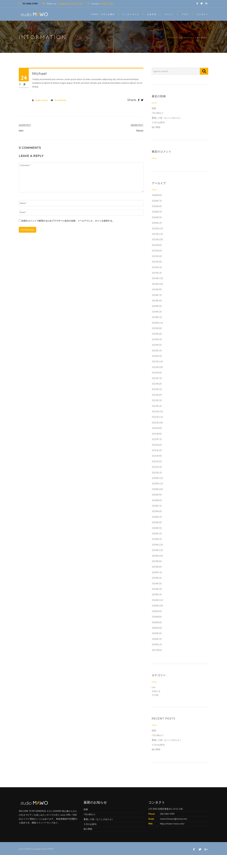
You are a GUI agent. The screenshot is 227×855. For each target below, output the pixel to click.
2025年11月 (157, 234)
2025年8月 (157, 245)
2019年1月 (157, 594)
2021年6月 (157, 445)
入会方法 (151, 14)
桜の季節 (156, 127)
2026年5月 (157, 211)
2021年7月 (157, 439)
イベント (169, 14)
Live (153, 687)
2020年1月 (157, 539)
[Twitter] (142, 100)
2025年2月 (157, 267)
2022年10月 (157, 367)
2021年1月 (157, 472)
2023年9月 (157, 328)
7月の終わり (158, 113)
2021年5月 (157, 450)
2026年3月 (157, 217)
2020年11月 (157, 483)
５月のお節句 (158, 122)
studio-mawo (41, 100)
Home (172, 38)
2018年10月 (157, 605)
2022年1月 (157, 406)
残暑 (154, 108)
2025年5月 (157, 256)
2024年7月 (157, 295)
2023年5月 (157, 339)
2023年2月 (157, 350)
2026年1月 (157, 223)
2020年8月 (157, 500)
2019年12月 (157, 544)
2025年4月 (157, 261)
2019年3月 (157, 583)
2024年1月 (157, 317)
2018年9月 (157, 611)
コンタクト (202, 14)
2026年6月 (157, 206)
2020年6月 (157, 511)
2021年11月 (157, 417)
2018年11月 (157, 600)
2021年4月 (157, 455)
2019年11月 (157, 550)
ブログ (185, 14)
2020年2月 (157, 533)
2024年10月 (157, 284)
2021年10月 (157, 422)
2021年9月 (157, 428)
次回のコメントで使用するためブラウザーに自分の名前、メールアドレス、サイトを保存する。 (67, 220)
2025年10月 (157, 239)
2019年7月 (157, 572)
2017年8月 (157, 650)
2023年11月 (157, 322)
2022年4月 (157, 395)
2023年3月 (157, 345)
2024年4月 (157, 300)
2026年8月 (157, 195)
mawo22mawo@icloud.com (173, 818)
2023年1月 (157, 356)
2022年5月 (157, 389)
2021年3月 (157, 461)
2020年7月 (157, 505)
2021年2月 (157, 467)
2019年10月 (157, 555)
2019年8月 (157, 566)
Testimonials (186, 38)
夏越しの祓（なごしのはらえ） (167, 117)
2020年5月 (157, 517)
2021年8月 (157, 433)
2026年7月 (157, 200)
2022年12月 (157, 361)
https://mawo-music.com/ (172, 823)
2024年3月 (157, 306)
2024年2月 (157, 311)
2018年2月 (157, 639)
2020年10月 (157, 489)
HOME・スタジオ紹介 (103, 14)
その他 (155, 695)
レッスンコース (131, 14)
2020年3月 (157, 528)
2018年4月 (157, 628)
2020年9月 (157, 494)
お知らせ (156, 691)
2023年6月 (157, 333)
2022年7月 (157, 378)
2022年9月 (157, 372)
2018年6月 (157, 622)
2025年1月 (157, 272)
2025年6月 (157, 250)
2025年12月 (157, 228)
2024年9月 (157, 289)
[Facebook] (138, 100)
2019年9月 (157, 561)
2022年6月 (157, 383)
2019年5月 (157, 578)
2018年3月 (157, 633)
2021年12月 (157, 411)
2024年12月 (157, 278)
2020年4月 (157, 522)
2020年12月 (157, 478)
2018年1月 (157, 644)
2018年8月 (157, 616)
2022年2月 (157, 400)
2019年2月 (157, 589)
